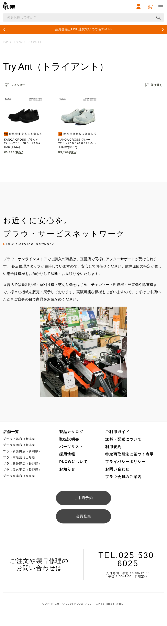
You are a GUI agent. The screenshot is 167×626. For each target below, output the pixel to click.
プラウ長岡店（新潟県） (20, 445)
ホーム (5, 42)
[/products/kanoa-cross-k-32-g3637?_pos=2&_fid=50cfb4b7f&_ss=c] (77, 116)
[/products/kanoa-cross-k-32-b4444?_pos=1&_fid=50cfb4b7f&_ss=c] (23, 116)
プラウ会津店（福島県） (20, 475)
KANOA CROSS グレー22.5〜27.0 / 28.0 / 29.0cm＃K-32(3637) (77, 143)
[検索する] (158, 17)
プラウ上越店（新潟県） (20, 438)
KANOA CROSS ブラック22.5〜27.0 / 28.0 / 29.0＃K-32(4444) (22, 143)
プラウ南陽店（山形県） (20, 457)
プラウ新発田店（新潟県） (22, 451)
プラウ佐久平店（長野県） (22, 469)
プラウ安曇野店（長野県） (22, 463)
